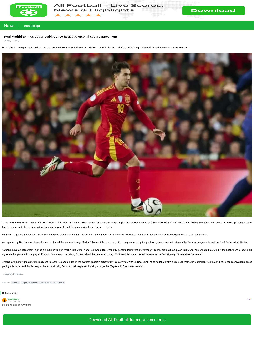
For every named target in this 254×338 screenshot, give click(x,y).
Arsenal (15, 282)
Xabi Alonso (59, 282)
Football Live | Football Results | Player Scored (31, 336)
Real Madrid (45, 282)
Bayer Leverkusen (29, 282)
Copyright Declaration (14, 274)
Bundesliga (32, 26)
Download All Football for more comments (127, 319)
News (9, 25)
